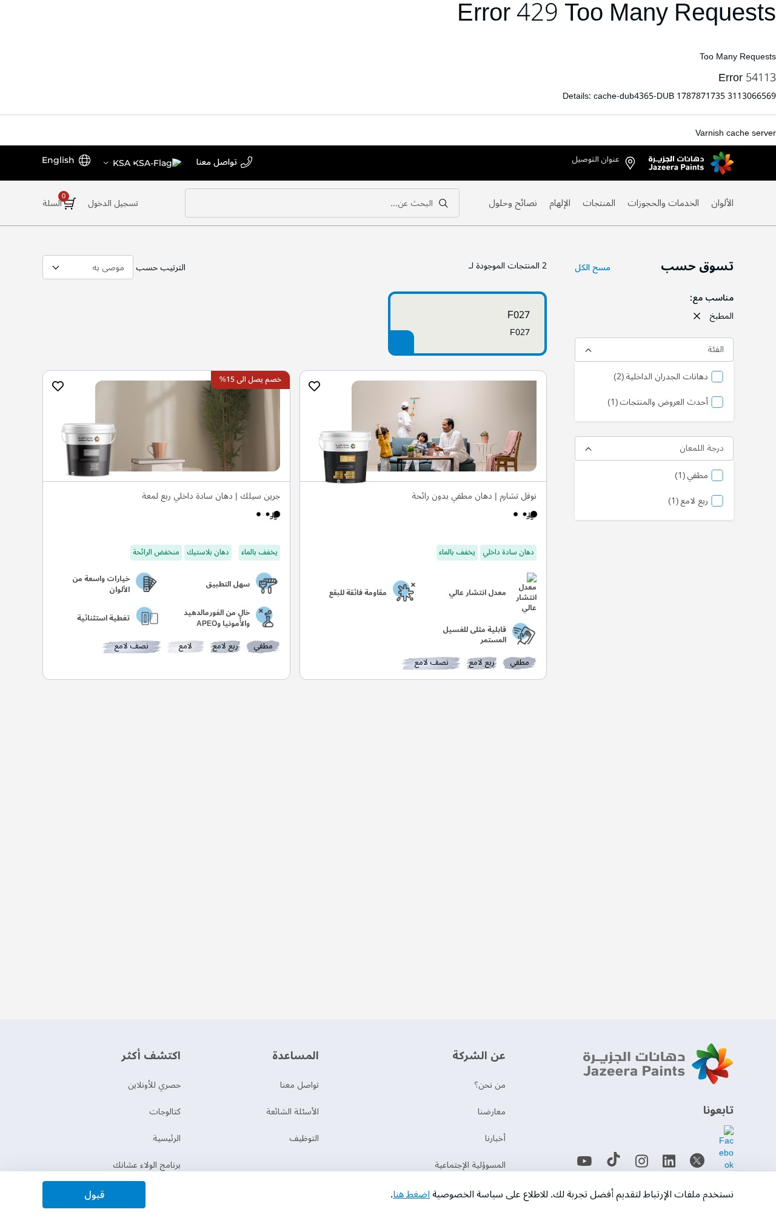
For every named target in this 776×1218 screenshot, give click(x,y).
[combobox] (322, 203)
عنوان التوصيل (596, 159)
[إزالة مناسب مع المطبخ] (696, 316)
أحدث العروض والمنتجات (657, 403)
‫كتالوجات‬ (165, 1111)
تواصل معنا (216, 162)
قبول (94, 1195)
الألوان (722, 203)
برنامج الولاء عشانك (147, 1165)
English (58, 160)
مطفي (691, 476)
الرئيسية (167, 1138)
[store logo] (691, 163)
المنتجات (599, 203)
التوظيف (304, 1138)
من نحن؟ (490, 1085)
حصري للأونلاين (154, 1085)
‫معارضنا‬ (492, 1111)
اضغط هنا (411, 1194)
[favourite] (314, 386)
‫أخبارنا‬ (495, 1138)
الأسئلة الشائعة (292, 1111)
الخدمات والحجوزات (663, 203)
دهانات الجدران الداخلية (661, 377)
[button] (142, 163)
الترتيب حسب (161, 267)
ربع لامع (688, 501)
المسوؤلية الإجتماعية (470, 1165)
